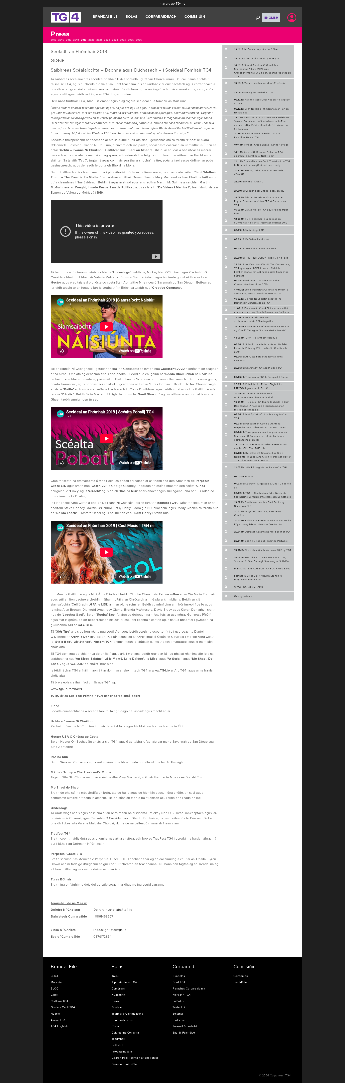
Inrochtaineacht (122, 1051)
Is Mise (244, 476)
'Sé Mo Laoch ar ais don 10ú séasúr (259, 83)
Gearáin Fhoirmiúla (124, 1064)
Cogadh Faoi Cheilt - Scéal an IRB (259, 190)
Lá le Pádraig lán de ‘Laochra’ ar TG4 (261, 467)
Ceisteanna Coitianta (125, 1033)
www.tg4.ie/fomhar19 (66, 689)
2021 (99, 39)
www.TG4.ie (161, 670)
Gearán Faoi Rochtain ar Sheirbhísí (135, 1058)
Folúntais (178, 1001)
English (271, 17)
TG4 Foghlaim (60, 1026)
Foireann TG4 (181, 995)
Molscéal (56, 982)
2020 (91, 39)
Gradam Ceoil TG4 (63, 1007)
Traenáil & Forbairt (184, 1026)
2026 (139, 39)
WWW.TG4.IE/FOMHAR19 (248, 587)
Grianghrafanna (243, 596)
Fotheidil (117, 1045)
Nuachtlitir (118, 995)
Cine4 (54, 995)
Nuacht (55, 1014)
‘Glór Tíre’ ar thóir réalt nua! (256, 337)
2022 (107, 39)
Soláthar (177, 1014)
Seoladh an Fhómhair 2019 (255, 248)
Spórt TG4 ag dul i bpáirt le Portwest (261, 540)
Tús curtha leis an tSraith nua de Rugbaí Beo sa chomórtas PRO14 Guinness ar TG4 (260, 201)
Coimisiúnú (240, 976)
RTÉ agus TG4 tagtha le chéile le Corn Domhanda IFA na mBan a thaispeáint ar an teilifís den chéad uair (261, 405)
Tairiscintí (178, 1007)
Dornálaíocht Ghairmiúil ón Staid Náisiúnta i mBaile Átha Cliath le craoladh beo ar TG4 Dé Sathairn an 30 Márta (262, 456)
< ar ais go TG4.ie (172, 3)
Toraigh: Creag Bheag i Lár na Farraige (261, 144)
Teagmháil (118, 1039)
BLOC (54, 988)
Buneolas (178, 976)
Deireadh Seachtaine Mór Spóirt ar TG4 (262, 531)
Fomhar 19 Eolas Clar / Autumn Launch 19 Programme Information (258, 577)
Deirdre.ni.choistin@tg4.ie (112, 909)
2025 (131, 39)
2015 (53, 39)
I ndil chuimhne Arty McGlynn (256, 58)
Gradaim (117, 1007)
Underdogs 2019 (249, 230)
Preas (115, 1001)
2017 (68, 39)
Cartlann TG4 (59, 1001)
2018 (76, 39)
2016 (61, 39)
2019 (83, 39)
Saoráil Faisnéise (183, 1033)
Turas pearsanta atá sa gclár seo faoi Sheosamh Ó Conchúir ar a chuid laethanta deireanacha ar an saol (261, 435)
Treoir (115, 976)
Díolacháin (179, 1020)
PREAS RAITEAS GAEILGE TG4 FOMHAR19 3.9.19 (262, 568)
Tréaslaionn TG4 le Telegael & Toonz (261, 377)
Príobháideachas (123, 1020)
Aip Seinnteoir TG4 (124, 982)
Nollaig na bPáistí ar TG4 (253, 92)
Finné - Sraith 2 (248, 181)
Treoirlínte (240, 982)
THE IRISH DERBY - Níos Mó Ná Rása (261, 257)
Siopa (115, 1026)
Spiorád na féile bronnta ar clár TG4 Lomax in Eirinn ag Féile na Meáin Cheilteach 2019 (260, 348)
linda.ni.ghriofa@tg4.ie (110, 929)
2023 (115, 39)
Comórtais (118, 988)
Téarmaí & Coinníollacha (127, 1014)
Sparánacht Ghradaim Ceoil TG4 (258, 367)
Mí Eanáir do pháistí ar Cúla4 (256, 49)
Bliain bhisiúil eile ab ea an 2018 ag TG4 (262, 550)
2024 (123, 39)
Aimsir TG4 (58, 1020)
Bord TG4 (178, 982)
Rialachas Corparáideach (188, 988)
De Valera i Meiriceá (251, 239)
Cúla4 (54, 976)
